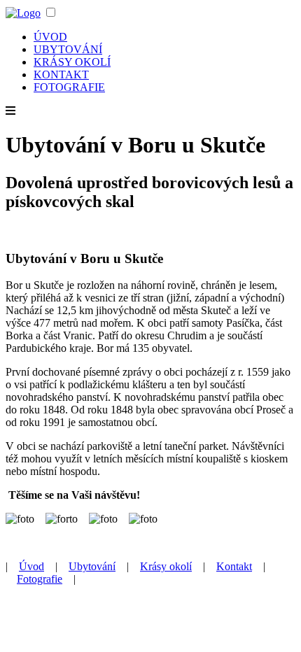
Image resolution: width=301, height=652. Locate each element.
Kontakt (234, 566)
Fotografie (39, 579)
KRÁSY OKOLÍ (72, 62)
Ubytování (92, 566)
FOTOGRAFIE (69, 87)
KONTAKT (61, 74)
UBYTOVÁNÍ (68, 49)
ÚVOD (50, 37)
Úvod (31, 566)
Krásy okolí (166, 566)
